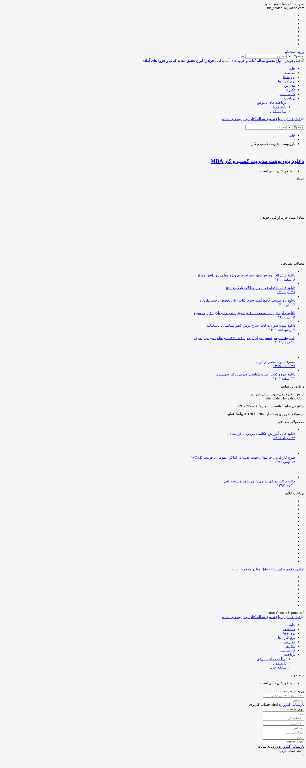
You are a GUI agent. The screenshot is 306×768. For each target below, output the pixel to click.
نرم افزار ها (286, 81)
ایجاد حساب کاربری (290, 751)
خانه (292, 68)
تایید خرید (279, 107)
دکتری (290, 90)
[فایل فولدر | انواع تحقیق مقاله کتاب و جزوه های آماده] (263, 119)
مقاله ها (289, 73)
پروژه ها (289, 77)
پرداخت (289, 98)
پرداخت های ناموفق (271, 102)
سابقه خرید (278, 111)
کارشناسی (287, 94)
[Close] (302, 765)
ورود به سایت (294, 709)
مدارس (289, 85)
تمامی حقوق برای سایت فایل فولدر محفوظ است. (267, 569)
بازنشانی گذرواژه (291, 704)
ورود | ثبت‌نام (294, 52)
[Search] (242, 57)
